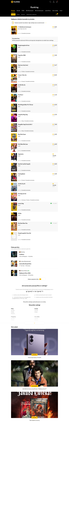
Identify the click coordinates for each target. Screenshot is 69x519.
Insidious (21, 254)
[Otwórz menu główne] (57, 2)
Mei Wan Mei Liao (23, 144)
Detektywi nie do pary (25, 27)
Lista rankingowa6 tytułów (26, 256)
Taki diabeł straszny (34, 420)
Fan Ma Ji (20, 94)
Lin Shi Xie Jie (21, 85)
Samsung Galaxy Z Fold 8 (34, 357)
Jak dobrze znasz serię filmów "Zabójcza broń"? (34, 389)
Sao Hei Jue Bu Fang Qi (24, 164)
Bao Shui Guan (22, 134)
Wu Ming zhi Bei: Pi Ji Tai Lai (25, 104)
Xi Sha (19, 213)
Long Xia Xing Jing (23, 114)
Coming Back (21, 174)
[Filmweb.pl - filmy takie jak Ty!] (15, 2)
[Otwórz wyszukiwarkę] (50, 2)
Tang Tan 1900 (22, 55)
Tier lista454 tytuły (25, 265)
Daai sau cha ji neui (23, 65)
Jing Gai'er (21, 154)
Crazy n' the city (22, 75)
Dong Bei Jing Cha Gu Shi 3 (25, 124)
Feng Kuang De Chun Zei (24, 233)
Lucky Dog (21, 203)
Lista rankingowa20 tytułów (26, 275)
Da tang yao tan (22, 193)
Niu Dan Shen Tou (22, 223)
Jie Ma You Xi (21, 183)
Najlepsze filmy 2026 (24, 273)
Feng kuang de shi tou (23, 45)
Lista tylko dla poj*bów (25, 263)
